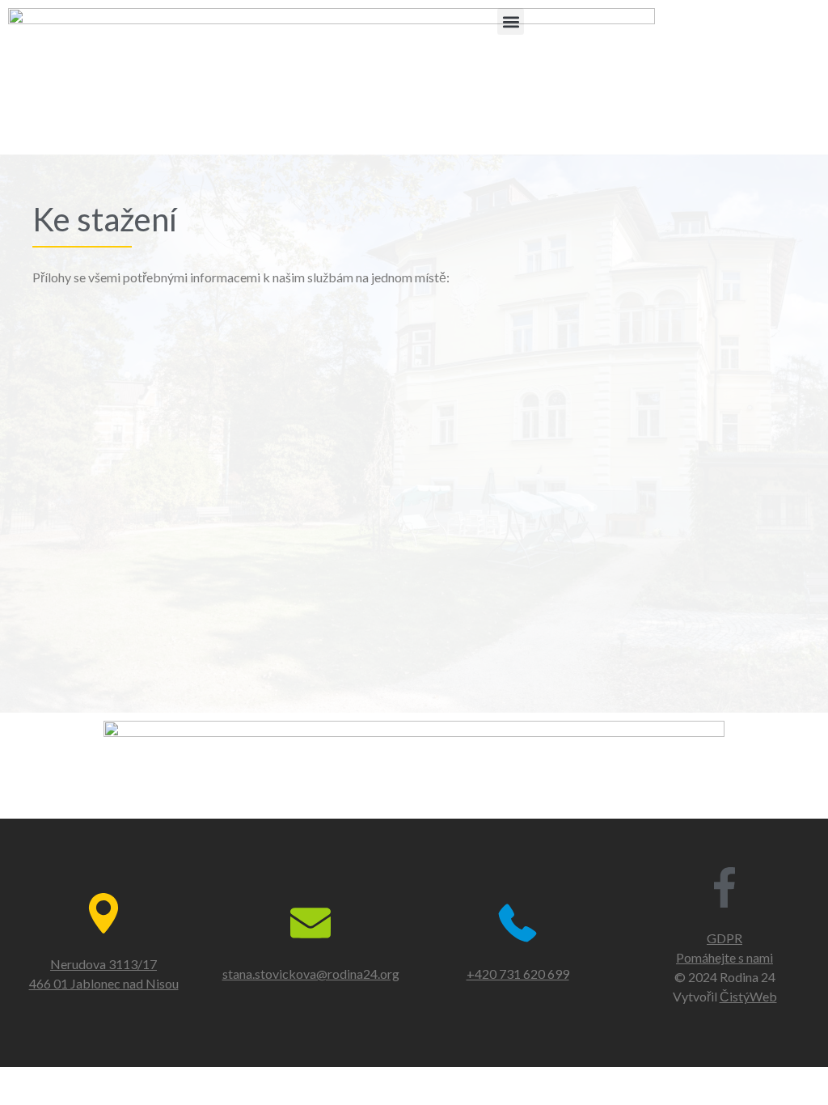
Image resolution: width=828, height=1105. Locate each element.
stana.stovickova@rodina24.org (310, 973)
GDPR (724, 938)
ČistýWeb (748, 996)
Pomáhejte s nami (724, 957)
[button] (510, 21)
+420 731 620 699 (518, 973)
